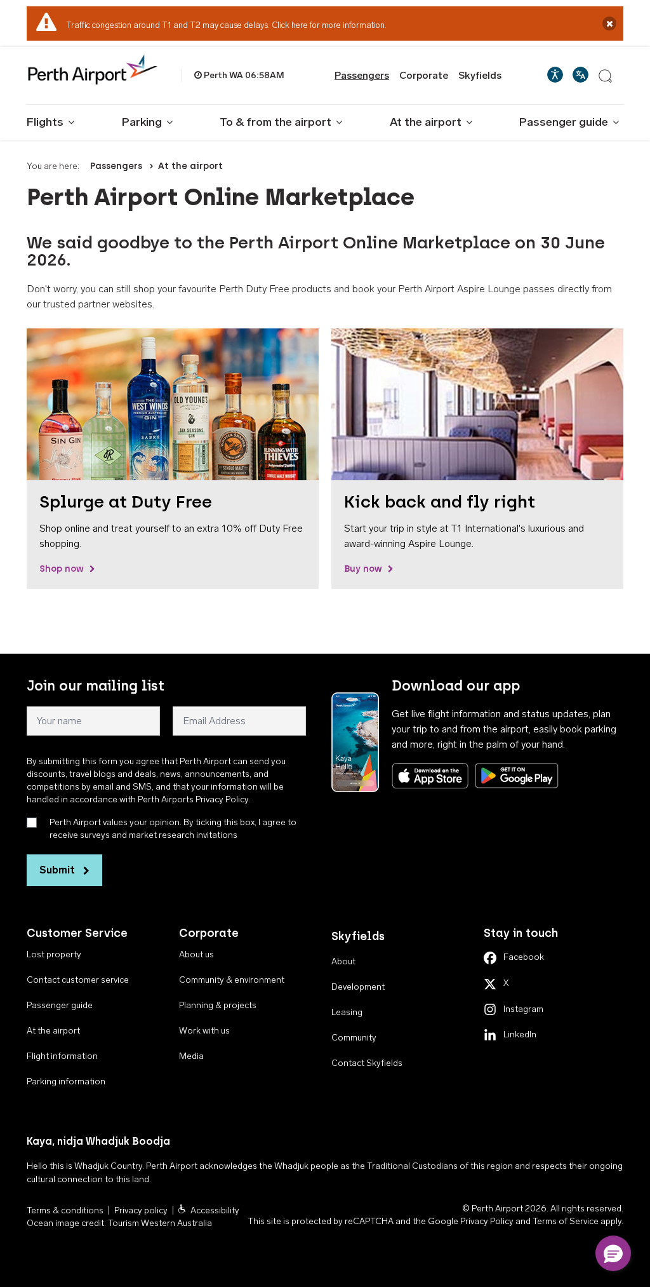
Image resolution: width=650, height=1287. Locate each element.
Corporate (423, 75)
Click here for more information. (329, 25)
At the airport (425, 122)
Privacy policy (141, 1210)
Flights (45, 122)
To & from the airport (275, 122)
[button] (613, 1253)
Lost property (54, 954)
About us (196, 954)
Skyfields (479, 75)
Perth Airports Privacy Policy (193, 799)
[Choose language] (580, 75)
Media (191, 1056)
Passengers (362, 75)
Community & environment (231, 979)
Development (358, 986)
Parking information (66, 1081)
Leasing (346, 1012)
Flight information (62, 1056)
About (343, 961)
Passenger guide (563, 122)
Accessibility (214, 1210)
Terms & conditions (65, 1210)
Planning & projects (217, 1005)
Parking (142, 122)
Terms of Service (566, 1221)
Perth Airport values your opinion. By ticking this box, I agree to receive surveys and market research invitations (173, 828)
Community (353, 1037)
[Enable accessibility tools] (555, 75)
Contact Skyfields (366, 1063)
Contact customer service (78, 979)
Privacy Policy (487, 1221)
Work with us (204, 1030)
